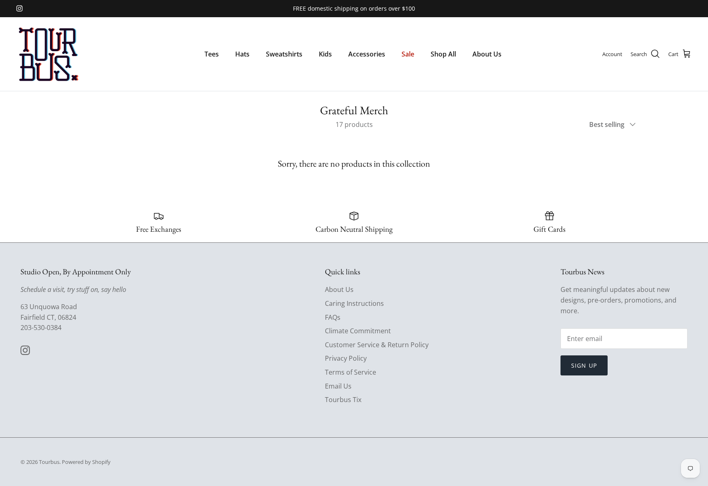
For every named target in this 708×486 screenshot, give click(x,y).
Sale (408, 54)
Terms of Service (350, 372)
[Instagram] (19, 8)
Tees (211, 54)
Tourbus (49, 462)
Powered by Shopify (86, 462)
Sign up (584, 365)
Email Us (338, 386)
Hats (242, 54)
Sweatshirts (284, 54)
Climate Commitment (358, 330)
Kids (325, 54)
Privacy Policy (346, 358)
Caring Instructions (354, 303)
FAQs (332, 317)
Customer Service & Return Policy (377, 344)
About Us (487, 54)
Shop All (443, 54)
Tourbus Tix (343, 399)
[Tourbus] (48, 54)
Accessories (366, 54)
